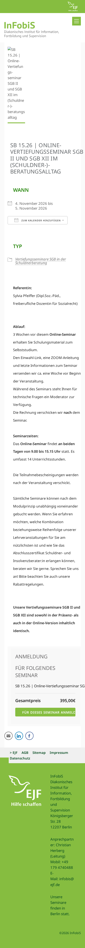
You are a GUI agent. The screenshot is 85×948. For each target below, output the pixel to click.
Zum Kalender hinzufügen (40, 220)
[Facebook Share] (29, 736)
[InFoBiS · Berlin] (31, 35)
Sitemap (39, 752)
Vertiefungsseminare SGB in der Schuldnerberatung (40, 261)
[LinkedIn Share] (19, 736)
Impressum (59, 752)
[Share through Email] (8, 736)
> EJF (13, 752)
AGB (25, 752)
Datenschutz (20, 758)
